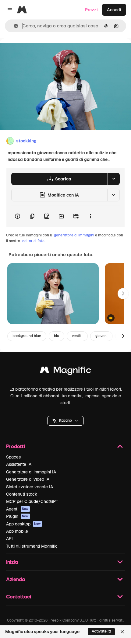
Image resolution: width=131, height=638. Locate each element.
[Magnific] (65, 371)
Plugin (17, 516)
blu (56, 335)
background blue (26, 335)
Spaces (13, 457)
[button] (65, 421)
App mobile (17, 531)
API (9, 538)
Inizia (12, 562)
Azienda (15, 579)
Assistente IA (18, 464)
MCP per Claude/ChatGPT (32, 501)
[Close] (122, 631)
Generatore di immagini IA (31, 472)
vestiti (77, 335)
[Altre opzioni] (90, 216)
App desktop (23, 524)
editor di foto (33, 241)
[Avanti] (123, 293)
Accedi (114, 9)
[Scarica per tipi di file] (114, 179)
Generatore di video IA (27, 479)
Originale (40, 52)
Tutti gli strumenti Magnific (32, 546)
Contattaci (18, 596)
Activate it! (101, 631)
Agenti (17, 509)
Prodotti (15, 446)
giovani (101, 335)
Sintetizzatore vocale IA (29, 487)
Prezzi (91, 9)
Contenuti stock (21, 494)
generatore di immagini (74, 235)
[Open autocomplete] (13, 26)
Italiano (65, 420)
